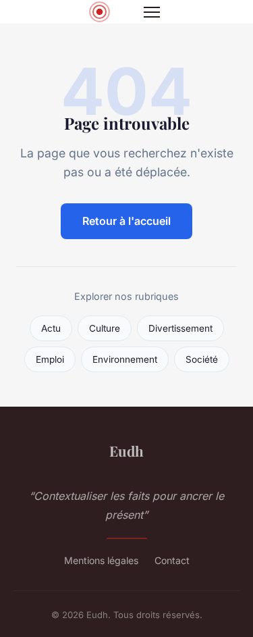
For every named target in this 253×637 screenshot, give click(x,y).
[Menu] (151, 12)
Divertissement (180, 328)
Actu (51, 328)
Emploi (50, 359)
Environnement (124, 359)
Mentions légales (101, 560)
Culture (104, 328)
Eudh (126, 450)
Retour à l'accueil (126, 221)
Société (202, 359)
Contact (172, 560)
